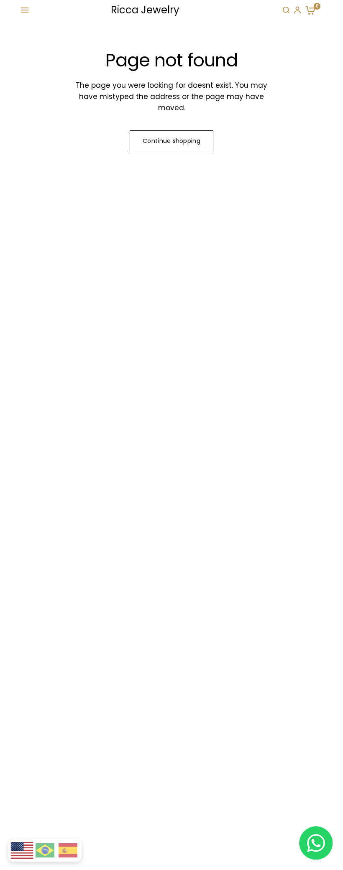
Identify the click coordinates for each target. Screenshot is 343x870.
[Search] (286, 10)
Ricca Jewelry (145, 10)
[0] (308, 10)
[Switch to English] (21, 850)
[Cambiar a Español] (68, 850)
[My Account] (297, 10)
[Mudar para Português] (45, 850)
